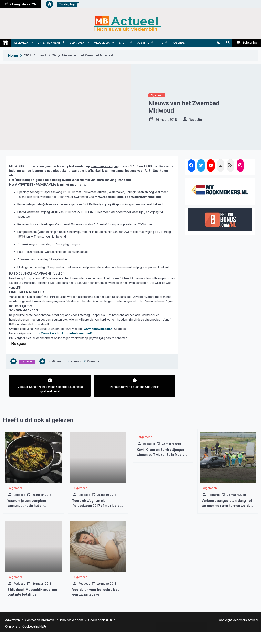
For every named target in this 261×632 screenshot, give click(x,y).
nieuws (75, 361)
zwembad (94, 361)
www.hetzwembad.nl (98, 329)
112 (160, 42)
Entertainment (49, 42)
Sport (123, 42)
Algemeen (21, 42)
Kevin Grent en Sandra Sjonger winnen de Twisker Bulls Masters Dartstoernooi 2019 (162, 455)
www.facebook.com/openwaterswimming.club (128, 197)
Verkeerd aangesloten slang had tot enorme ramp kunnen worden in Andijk (227, 505)
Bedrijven (77, 42)
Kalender (179, 42)
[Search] (227, 43)
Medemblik (102, 42)
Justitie (143, 42)
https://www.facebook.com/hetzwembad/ (62, 333)
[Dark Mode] (218, 43)
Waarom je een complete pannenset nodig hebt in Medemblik (26, 505)
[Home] (5, 43)
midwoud (57, 361)
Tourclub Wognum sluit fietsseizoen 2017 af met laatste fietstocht (97, 505)
